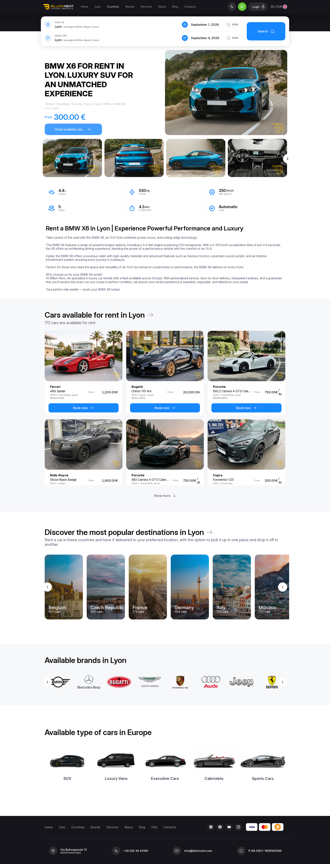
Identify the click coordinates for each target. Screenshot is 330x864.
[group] (165, 587)
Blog (175, 6)
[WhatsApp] (242, 6)
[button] (72, 158)
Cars (97, 6)
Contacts (190, 6)
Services (146, 6)
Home (84, 6)
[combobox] (279, 6)
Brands (129, 6)
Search (263, 31)
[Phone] (232, 6)
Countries (113, 6)
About (162, 6)
